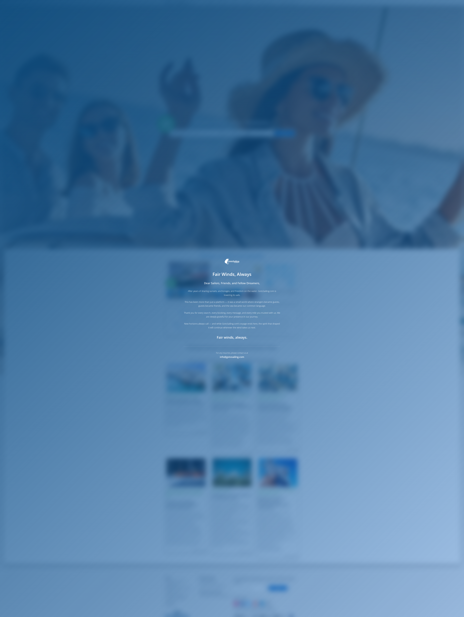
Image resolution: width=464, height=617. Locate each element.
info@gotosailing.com (232, 357)
